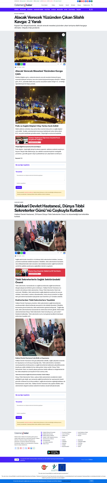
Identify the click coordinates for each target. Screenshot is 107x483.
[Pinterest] (21, 448)
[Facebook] (15, 448)
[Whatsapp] (34, 448)
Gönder (19, 187)
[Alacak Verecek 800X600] (40, 105)
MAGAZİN (60, 9)
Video (53, 5)
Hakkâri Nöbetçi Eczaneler (49, 432)
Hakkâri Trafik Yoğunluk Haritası (50, 437)
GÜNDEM (29, 9)
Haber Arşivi (46, 443)
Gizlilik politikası (66, 481)
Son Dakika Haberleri (48, 442)
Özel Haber (71, 9)
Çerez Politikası (66, 433)
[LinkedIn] (26, 448)
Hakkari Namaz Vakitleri (48, 435)
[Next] (31, 448)
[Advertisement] (7, 34)
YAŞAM (78, 9)
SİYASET (80, 444)
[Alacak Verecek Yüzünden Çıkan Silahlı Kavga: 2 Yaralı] (40, 47)
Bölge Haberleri (19, 13)
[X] (18, 448)
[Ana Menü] (92, 10)
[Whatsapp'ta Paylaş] (21, 64)
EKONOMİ (23, 9)
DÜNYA (16, 9)
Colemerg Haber (86, 476)
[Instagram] (23, 448)
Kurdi (67, 5)
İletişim (73, 5)
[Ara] (92, 5)
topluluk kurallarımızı (29, 192)
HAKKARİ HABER (38, 9)
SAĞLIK (53, 9)
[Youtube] (29, 448)
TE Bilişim (90, 459)
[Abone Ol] (64, 64)
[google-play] (53, 452)
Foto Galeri (44, 5)
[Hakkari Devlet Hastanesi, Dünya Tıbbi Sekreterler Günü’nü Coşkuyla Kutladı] (40, 236)
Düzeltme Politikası (66, 432)
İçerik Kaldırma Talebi (83, 432)
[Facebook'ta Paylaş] (16, 64)
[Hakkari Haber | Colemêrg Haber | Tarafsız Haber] (23, 5)
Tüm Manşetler (46, 440)
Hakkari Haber (18, 202)
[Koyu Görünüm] (90, 10)
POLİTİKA (47, 9)
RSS (17, 459)
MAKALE (64, 443)
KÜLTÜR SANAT (65, 446)
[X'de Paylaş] (18, 64)
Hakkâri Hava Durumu (48, 433)
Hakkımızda (86, 5)
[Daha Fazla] (24, 64)
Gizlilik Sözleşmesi (82, 433)
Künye (79, 5)
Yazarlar (61, 5)
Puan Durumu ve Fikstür (48, 438)
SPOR (65, 9)
